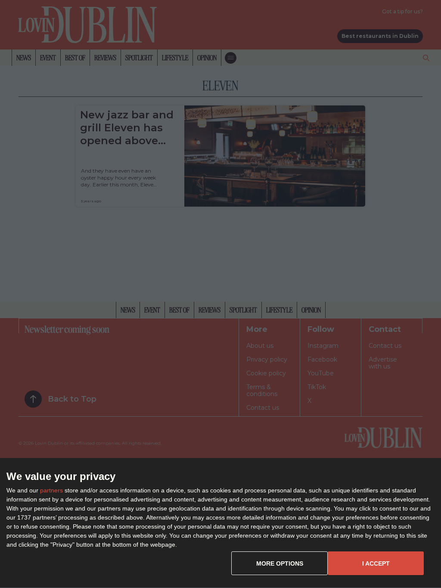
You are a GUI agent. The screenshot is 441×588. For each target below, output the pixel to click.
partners (51, 490)
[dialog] (220, 523)
